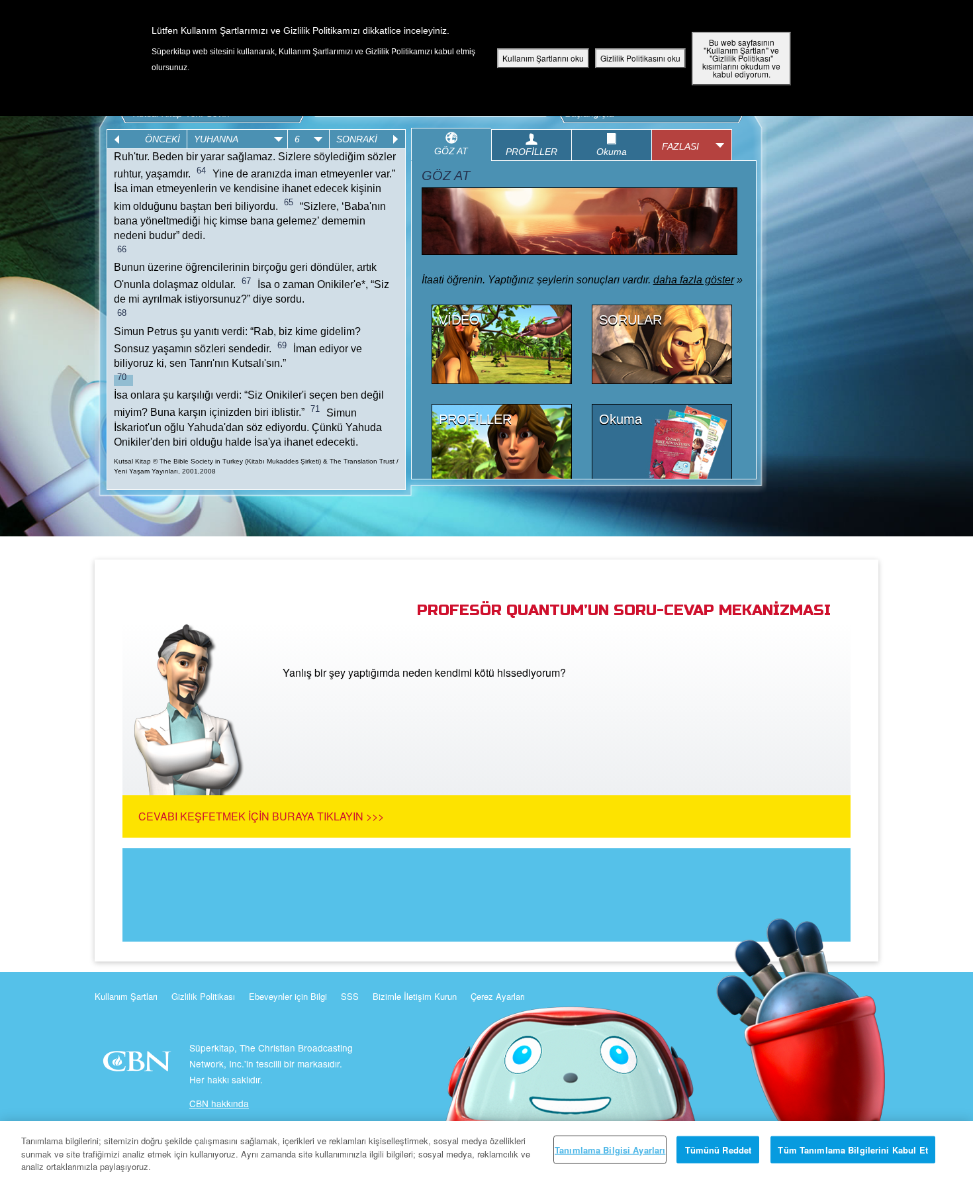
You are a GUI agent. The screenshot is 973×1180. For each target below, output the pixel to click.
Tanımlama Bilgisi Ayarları (610, 1149)
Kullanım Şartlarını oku (543, 58)
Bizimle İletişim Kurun (415, 996)
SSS (350, 996)
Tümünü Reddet (718, 1149)
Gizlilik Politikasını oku (640, 58)
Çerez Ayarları (498, 996)
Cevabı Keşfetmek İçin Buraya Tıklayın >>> (261, 816)
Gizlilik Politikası (203, 996)
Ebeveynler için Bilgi (288, 996)
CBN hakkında (219, 1103)
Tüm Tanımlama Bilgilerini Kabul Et (852, 1149)
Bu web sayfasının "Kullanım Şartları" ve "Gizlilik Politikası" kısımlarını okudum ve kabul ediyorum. (741, 57)
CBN (139, 1065)
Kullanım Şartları (126, 996)
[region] (486, 1150)
